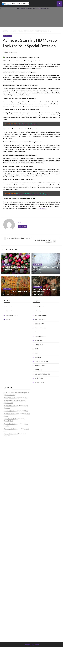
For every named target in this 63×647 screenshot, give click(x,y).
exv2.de (6, 580)
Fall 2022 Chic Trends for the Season (14, 291)
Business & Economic (40, 315)
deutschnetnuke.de (38, 492)
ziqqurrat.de (7, 461)
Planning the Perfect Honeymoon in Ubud (15, 397)
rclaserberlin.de (8, 475)
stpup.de (35, 542)
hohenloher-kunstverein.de (40, 517)
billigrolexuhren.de (9, 574)
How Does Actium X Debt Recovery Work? (16, 410)
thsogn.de (35, 587)
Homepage (5, 30)
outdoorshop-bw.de (9, 517)
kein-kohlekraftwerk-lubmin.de (41, 483)
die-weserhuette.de (38, 509)
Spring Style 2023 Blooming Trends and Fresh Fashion (15, 268)
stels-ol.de (36, 513)
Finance (37, 332)
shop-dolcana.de (37, 582)
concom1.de (36, 580)
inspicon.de (36, 623)
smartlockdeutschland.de (11, 553)
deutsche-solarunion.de (10, 454)
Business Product (39, 319)
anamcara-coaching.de (10, 563)
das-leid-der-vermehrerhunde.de (13, 593)
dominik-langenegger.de (10, 536)
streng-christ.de (8, 545)
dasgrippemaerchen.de (39, 574)
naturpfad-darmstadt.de (10, 471)
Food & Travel (38, 340)
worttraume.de (8, 442)
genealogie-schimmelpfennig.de (42, 530)
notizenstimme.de (9, 444)
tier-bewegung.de (9, 494)
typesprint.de (36, 627)
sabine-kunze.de (37, 559)
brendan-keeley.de (9, 469)
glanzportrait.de (8, 604)
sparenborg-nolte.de (9, 490)
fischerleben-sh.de (9, 519)
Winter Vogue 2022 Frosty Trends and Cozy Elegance (45, 268)
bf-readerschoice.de (38, 519)
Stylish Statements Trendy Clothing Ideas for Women (45, 290)
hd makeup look (42, 208)
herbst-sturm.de (37, 618)
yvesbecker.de (8, 599)
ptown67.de (36, 488)
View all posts (22, 226)
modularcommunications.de (11, 513)
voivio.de (35, 635)
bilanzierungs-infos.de (10, 500)
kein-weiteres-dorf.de (39, 485)
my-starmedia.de (8, 576)
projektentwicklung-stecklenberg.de (14, 511)
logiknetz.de (7, 448)
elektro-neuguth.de (38, 576)
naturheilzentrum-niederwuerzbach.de (43, 498)
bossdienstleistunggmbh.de (11, 463)
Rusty (7, 52)
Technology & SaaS (40, 382)
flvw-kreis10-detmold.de (11, 589)
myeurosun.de (8, 465)
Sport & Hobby (39, 378)
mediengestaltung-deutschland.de (13, 456)
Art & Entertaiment (40, 306)
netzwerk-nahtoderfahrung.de (12, 585)
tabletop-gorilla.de (9, 561)
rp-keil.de (35, 439)
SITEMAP (8, 319)
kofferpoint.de (37, 511)
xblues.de (35, 597)
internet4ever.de (37, 534)
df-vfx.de (35, 525)
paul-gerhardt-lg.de (38, 585)
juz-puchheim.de (8, 578)
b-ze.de (35, 629)
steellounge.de (8, 439)
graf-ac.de (7, 452)
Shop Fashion (13, 30)
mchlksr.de (7, 485)
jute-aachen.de (37, 496)
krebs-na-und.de (37, 523)
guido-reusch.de (37, 500)
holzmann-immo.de (38, 625)
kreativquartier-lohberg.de (40, 568)
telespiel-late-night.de (39, 549)
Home (36, 353)
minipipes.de (7, 534)
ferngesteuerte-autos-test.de (12, 555)
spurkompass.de (8, 446)
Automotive (38, 311)
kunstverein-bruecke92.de (11, 595)
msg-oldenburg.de (38, 561)
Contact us (9, 306)
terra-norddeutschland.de (40, 528)
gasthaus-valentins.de (10, 542)
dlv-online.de (7, 538)
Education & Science (40, 327)
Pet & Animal (38, 370)
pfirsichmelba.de (37, 570)
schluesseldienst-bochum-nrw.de (13, 530)
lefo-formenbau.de (9, 467)
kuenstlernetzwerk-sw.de (11, 521)
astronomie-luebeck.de (39, 631)
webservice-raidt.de (38, 545)
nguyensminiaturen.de (39, 557)
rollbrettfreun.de (37, 481)
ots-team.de (7, 506)
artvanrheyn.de (8, 496)
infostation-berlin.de (9, 481)
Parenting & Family (40, 365)
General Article (39, 344)
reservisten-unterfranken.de (40, 442)
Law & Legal (38, 357)
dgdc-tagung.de (8, 557)
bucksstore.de (8, 502)
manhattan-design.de (39, 572)
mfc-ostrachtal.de (38, 555)
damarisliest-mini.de (9, 525)
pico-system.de (8, 597)
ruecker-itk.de (8, 570)
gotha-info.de (36, 606)
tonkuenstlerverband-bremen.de (42, 616)
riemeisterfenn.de (9, 591)
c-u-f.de (35, 612)
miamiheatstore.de (9, 549)
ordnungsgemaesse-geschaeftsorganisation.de (17, 515)
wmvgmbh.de (36, 578)
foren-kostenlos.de (38, 521)
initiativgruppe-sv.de (9, 492)
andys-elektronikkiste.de (11, 458)
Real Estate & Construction (42, 374)
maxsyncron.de (37, 490)
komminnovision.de (9, 483)
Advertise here (10, 311)
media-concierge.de (38, 614)
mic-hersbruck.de (9, 547)
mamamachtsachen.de (10, 568)
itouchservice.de (37, 591)
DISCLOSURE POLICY (12, 315)
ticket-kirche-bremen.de (11, 601)
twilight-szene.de (9, 572)
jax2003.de (7, 509)
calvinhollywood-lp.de (39, 502)
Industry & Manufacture (41, 361)
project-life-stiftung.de (39, 620)
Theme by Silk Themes (31, 645)
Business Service (39, 323)
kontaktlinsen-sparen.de (39, 506)
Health (36, 349)
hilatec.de (35, 444)
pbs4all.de (7, 532)
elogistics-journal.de (9, 582)
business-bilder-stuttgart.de (41, 595)
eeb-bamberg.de (37, 536)
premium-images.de (9, 498)
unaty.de (6, 450)
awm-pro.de (7, 477)
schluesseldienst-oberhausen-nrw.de (14, 587)
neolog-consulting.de (10, 559)
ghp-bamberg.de (8, 523)
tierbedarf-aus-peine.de (39, 494)
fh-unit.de (6, 473)
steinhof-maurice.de (9, 504)
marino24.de (7, 540)
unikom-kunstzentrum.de (11, 488)
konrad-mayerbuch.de (10, 528)
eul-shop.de (36, 566)
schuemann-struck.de (39, 532)
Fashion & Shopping (40, 336)
